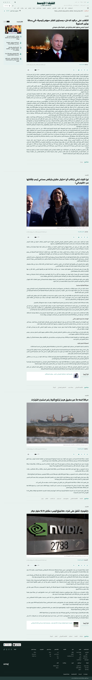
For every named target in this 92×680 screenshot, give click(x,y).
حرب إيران (59, 498)
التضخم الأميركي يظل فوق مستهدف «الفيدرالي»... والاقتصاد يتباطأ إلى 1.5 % (12, 49)
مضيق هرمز (65, 498)
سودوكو (57, 667)
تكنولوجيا (44, 8)
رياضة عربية (87, 667)
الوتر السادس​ (56, 654)
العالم (65, 8)
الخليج (86, 654)
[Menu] (88, 8)
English (85, 2)
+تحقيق (80, 669)
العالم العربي (87, 652)
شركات (81, 636)
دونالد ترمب (70, 387)
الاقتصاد (59, 8)
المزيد (15, 8)
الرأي (62, 8)
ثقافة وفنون (54, 8)
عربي (88, 2)
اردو (78, 2)
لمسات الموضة (34, 656)
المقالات (72, 652)
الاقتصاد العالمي (74, 498)
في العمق (29, 8)
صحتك (50, 652)
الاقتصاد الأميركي (79, 387)
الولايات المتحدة (78, 652)
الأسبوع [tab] (5, 21)
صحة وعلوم (49, 8)
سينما (58, 656)
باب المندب (52, 498)
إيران (42, 498)
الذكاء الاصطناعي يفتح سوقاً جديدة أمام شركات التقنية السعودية (12, 54)
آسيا (80, 656)
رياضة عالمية (87, 669)
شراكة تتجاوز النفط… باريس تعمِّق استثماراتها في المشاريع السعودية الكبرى (12, 60)
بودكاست (22, 8)
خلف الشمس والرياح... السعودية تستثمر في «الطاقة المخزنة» (13, 43)
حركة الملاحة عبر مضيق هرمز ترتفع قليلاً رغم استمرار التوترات (60, 399)
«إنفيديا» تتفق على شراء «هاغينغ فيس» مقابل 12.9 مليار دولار (60, 511)
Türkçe (81, 2)
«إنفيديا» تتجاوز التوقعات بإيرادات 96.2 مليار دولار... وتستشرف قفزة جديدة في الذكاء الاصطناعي (52, 623)
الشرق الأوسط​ (70, 8)
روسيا (81, 162)
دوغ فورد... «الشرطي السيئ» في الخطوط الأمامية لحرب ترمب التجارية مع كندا (12, 38)
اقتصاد (81, 498)
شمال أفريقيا (85, 656)
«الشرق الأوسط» (81, 231)
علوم (50, 654)
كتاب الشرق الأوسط (70, 656)
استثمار (70, 636)
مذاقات (35, 652)
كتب (58, 652)
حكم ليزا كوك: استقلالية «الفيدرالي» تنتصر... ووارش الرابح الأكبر (59, 374)
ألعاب (18, 8)
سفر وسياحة (34, 654)
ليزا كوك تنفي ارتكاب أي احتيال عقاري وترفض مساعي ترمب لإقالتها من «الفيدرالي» (67, 11)
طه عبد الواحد (82, 64)
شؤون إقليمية (86, 659)
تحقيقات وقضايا (78, 667)
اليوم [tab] (8, 21)
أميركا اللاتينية (79, 659)
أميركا (54, 387)
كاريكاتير (72, 654)
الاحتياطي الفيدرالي (62, 387)
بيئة (50, 656)
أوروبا (80, 654)
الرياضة (34, 8)
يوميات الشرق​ (39, 8)
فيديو (26, 8)
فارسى (76, 2)
